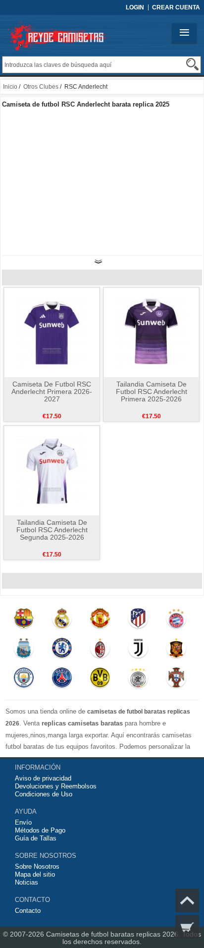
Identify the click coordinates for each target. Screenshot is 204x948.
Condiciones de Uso (43, 794)
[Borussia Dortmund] (100, 680)
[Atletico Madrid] (138, 620)
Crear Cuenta (176, 7)
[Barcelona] (24, 620)
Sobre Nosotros (37, 866)
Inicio (10, 86)
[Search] (192, 64)
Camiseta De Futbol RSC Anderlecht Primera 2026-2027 (51, 391)
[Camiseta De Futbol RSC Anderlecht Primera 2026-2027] (52, 332)
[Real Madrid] (62, 620)
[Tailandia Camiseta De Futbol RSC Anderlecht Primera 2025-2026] (151, 332)
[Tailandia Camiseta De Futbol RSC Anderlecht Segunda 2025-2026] (52, 470)
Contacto (28, 910)
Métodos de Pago (40, 830)
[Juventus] (138, 650)
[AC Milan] (100, 650)
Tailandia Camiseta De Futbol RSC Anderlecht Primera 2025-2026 (151, 391)
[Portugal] (176, 680)
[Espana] (176, 650)
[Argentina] (24, 650)
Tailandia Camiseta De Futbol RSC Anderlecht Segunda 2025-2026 (52, 529)
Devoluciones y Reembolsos (56, 786)
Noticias (26, 882)
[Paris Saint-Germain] (62, 680)
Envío (23, 822)
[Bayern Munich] (176, 620)
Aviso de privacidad (43, 778)
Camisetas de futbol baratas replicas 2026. (114, 934)
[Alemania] (138, 680)
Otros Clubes (40, 86)
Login (135, 7)
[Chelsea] (62, 650)
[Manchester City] (24, 680)
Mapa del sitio (35, 874)
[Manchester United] (100, 620)
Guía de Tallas (35, 838)
